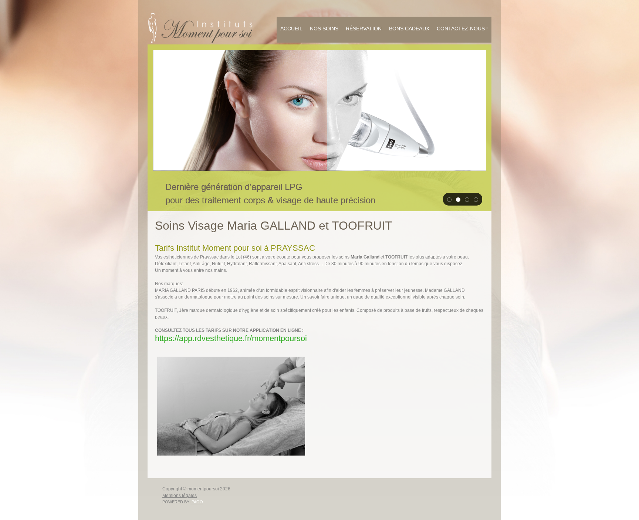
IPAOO (196, 502)
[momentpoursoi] (201, 27)
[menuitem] (291, 30)
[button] (449, 199)
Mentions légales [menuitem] (179, 495)
